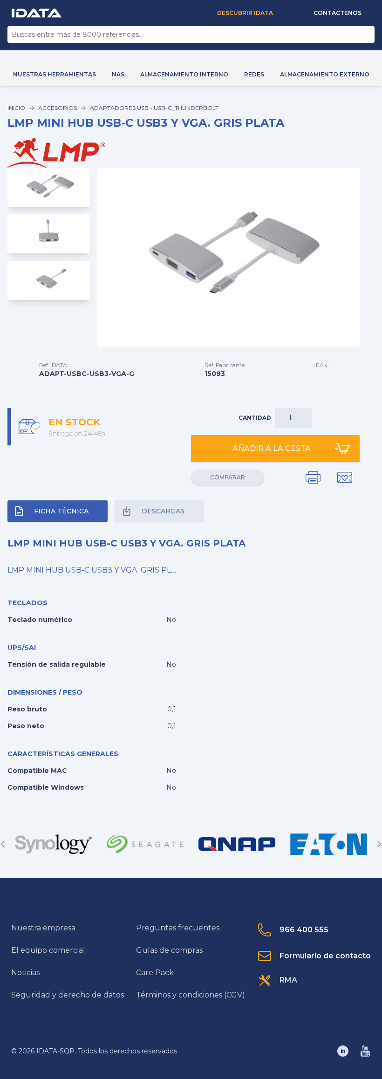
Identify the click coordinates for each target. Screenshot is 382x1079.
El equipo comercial (48, 950)
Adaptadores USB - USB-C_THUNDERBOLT (154, 107)
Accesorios (57, 107)
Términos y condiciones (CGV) (190, 994)
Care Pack (155, 972)
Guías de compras (169, 950)
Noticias (25, 972)
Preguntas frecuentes (177, 927)
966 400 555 (304, 929)
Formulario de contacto (325, 955)
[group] (53, 844)
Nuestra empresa (43, 927)
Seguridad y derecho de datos (67, 994)
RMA (288, 980)
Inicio (16, 107)
